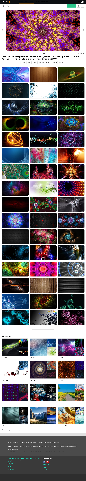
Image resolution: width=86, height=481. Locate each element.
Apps (8, 471)
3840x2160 (18, 458)
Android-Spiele (10, 463)
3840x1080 (14, 460)
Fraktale (35, 62)
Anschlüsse (61, 62)
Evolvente (54, 62)
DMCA (31, 478)
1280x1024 (32, 458)
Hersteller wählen (46, 464)
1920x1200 (28, 460)
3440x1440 (37, 458)
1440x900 (18, 460)
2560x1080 (9, 460)
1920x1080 (9, 458)
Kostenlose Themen (11, 469)
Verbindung (41, 62)
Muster (29, 62)
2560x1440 (27, 458)
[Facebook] (44, 462)
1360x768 (36, 460)
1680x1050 (23, 460)
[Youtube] (47, 462)
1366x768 (14, 458)
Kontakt (44, 467)
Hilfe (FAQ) (45, 469)
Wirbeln (48, 62)
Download (71, 6)
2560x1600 (9, 461)
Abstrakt (23, 62)
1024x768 (32, 460)
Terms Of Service (26, 478)
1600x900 (23, 458)
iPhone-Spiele (10, 464)
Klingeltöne (9, 466)
